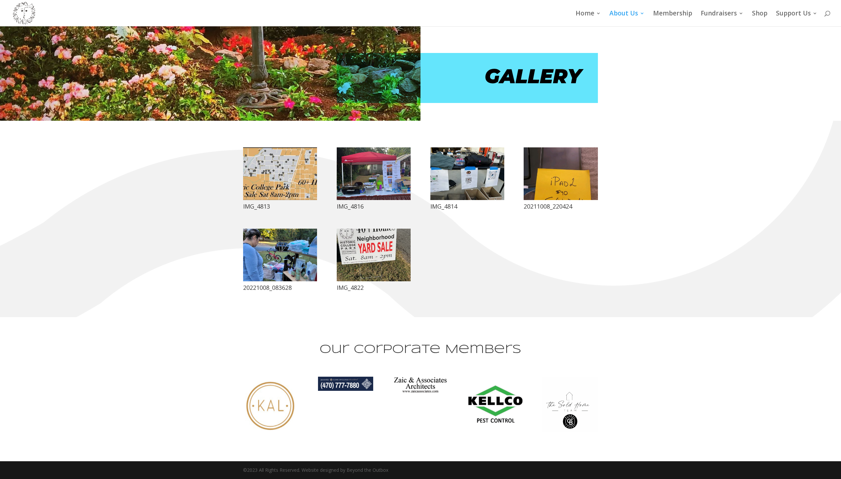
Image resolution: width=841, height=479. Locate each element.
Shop (759, 14)
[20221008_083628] (280, 279)
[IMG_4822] (374, 279)
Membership (672, 14)
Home (585, 14)
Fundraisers (719, 14)
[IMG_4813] (280, 198)
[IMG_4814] (467, 198)
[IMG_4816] (374, 198)
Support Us (793, 14)
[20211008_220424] (561, 198)
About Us (623, 14)
